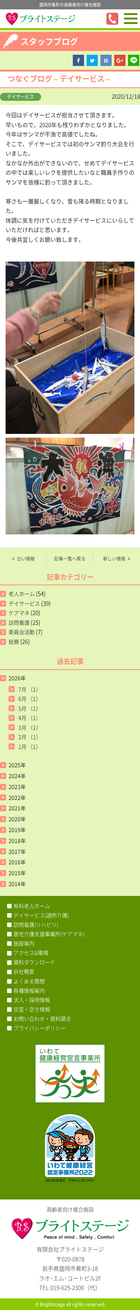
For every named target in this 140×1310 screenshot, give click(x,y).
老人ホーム (22, 593)
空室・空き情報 (31, 1009)
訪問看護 (19, 622)
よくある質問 (29, 981)
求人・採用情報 (31, 999)
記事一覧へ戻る (69, 558)
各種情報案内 (29, 990)
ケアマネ (19, 612)
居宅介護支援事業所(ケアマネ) (48, 934)
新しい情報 (114, 558)
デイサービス (20, 96)
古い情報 (26, 558)
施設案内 (23, 943)
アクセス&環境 (30, 952)
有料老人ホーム (31, 905)
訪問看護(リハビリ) (35, 924)
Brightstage (52, 1304)
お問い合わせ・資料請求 (42, 1018)
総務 (14, 641)
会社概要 (23, 971)
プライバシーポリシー (39, 1028)
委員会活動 (22, 632)
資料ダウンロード (34, 962)
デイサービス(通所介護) (41, 915)
